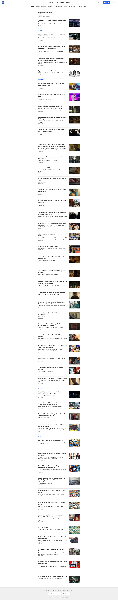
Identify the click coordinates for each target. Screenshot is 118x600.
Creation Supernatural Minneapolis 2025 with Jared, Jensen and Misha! (52, 346)
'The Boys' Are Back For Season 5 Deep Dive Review (52, 21)
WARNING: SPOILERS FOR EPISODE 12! (47, 160)
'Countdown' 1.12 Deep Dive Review (49, 168)
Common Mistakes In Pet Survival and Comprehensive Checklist (51, 494)
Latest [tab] (40, 16)
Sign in (114, 2)
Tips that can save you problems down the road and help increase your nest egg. (51, 442)
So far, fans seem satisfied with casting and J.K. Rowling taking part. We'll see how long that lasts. (51, 458)
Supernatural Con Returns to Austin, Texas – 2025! (52, 95)
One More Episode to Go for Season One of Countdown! (51, 158)
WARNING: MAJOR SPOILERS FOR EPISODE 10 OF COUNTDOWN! (50, 204)
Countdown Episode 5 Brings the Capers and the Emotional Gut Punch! (52, 324)
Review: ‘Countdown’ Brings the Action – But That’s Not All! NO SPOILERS (52, 414)
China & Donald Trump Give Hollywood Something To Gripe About (50, 466)
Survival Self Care (43, 527)
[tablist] (45, 16)
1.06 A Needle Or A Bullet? (44, 316)
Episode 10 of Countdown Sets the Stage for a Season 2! (52, 201)
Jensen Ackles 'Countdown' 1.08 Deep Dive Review (51, 271)
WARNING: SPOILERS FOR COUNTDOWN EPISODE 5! (50, 327)
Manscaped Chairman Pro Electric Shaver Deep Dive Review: (51, 84)
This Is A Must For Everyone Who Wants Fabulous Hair (51, 72)
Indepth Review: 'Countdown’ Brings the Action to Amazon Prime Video (50, 393)
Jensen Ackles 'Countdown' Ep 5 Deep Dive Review (51, 335)
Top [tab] (44, 16)
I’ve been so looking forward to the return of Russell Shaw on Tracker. (52, 63)
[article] (59, 24)
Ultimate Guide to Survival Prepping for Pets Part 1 (52, 503)
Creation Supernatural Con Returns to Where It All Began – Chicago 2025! (52, 47)
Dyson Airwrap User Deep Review (48, 71)
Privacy (60, 590)
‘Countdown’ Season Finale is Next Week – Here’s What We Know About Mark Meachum (52, 145)
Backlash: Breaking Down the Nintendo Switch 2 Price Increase (50, 516)
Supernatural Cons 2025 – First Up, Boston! (51, 358)
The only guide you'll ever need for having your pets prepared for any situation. (50, 507)
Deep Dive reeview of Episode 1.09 (46, 260)
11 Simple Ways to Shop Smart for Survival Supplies (51, 550)
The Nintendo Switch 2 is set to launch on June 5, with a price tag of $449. (52, 541)
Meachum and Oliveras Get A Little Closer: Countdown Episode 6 (51, 303)
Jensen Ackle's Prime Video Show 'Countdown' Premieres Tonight (48, 403)
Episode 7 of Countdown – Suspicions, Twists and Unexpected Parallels (52, 282)
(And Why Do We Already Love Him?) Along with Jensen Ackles (51, 381)
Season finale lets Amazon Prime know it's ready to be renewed (51, 133)
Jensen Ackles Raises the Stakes (45, 371)
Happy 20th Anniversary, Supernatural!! (50, 106)
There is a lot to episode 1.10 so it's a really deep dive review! (52, 216)
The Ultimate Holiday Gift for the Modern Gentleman (50, 87)
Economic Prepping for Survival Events (50, 440)
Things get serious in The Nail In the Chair (48, 274)
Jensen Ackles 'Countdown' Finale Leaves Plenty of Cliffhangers (51, 130)
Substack (52, 597)
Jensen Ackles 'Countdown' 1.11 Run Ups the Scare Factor (52, 190)
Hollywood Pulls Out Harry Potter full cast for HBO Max (52, 454)
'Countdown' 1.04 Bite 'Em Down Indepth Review (51, 368)
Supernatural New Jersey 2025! (48, 246)
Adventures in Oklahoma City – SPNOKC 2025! (50, 235)
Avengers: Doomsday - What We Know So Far (52, 576)
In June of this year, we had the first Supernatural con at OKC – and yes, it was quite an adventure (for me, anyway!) (52, 238)
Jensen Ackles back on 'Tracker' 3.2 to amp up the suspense (51, 35)
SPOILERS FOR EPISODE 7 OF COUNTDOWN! (48, 285)
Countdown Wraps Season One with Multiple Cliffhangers (52, 118)
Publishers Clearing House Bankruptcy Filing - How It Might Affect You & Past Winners (52, 479)
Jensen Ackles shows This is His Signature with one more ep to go (52, 170)
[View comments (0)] (48, 27)
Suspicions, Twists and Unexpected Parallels (48, 294)
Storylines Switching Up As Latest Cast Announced (50, 578)
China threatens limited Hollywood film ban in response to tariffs (52, 470)
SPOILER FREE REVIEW (43, 417)
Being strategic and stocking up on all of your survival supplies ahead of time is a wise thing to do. (51, 553)
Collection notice (70, 590)
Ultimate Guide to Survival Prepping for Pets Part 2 (52, 491)
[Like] (39, 27)
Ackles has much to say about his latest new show (50, 406)
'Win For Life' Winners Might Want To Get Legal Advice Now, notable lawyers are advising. (52, 482)
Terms (63, 590)
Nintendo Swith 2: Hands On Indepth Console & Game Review (52, 537)
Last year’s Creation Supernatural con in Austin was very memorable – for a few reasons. (51, 98)
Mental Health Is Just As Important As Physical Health (50, 529)
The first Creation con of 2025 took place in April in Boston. (52, 360)
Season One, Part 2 (42, 182)
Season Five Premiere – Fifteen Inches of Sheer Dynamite (51, 23)
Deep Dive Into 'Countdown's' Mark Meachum (52, 378)
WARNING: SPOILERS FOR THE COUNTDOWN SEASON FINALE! (51, 121)
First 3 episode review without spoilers (47, 395)
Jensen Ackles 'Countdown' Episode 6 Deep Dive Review (52, 314)
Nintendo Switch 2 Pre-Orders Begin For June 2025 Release (52, 562)
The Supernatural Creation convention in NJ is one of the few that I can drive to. (52, 249)
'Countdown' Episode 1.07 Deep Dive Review (52, 292)
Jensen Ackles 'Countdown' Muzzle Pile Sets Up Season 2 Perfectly (52, 213)
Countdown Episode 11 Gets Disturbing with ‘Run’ (52, 179)
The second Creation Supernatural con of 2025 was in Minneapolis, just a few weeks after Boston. (50, 350)
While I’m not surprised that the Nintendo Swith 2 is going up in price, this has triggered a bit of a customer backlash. (52, 519)
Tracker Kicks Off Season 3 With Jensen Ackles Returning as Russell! (51, 59)
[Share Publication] (101, 2)
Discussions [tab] (48, 16)
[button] (33, 6)
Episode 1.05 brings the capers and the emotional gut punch (52, 338)
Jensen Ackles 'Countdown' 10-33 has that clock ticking (51, 257)
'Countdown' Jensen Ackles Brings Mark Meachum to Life (51, 425)
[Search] (98, 2)
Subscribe (106, 2)
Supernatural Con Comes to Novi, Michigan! (52, 223)
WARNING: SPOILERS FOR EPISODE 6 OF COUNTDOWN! (51, 305)
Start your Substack (55, 593)
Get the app (65, 593)
